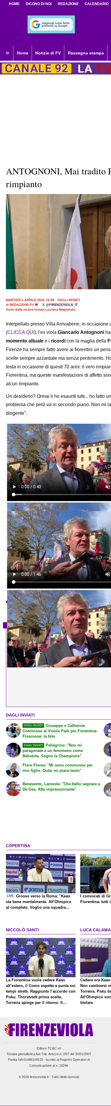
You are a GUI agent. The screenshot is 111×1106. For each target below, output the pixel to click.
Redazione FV (22, 304)
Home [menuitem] (22, 53)
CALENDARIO (97, 4)
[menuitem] (7, 53)
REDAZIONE (68, 4)
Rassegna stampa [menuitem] (86, 53)
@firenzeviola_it (61, 304)
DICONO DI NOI (39, 4)
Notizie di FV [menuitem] (48, 53)
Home (14, 4)
